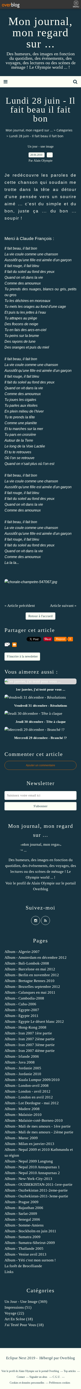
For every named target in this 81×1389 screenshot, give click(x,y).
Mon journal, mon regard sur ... (40, 32)
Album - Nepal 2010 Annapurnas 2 (32, 1173)
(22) (14, 1313)
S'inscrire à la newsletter (22, 656)
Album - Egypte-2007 (21, 1010)
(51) (18, 1307)
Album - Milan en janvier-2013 (29, 1144)
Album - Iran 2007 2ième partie (29, 1039)
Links (9, 1272)
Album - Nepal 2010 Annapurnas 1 (32, 1167)
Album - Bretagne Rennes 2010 (29, 981)
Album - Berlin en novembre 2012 (31, 975)
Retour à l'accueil (40, 616)
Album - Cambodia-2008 (24, 998)
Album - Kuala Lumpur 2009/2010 (32, 1080)
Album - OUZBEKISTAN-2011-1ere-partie (38, 1184)
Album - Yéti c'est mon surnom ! (30, 1260)
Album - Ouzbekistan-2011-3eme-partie (36, 1196)
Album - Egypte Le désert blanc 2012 (34, 1021)
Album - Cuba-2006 (20, 1004)
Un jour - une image (41, 146)
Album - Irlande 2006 (21, 1056)
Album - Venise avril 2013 (25, 1254)
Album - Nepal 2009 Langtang (28, 1161)
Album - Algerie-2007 (22, 952)
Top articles (70, 1371)
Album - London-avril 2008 (26, 1085)
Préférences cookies (59, 1382)
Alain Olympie (43, 883)
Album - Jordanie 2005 (22, 1068)
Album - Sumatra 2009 (22, 1237)
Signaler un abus (38, 1376)
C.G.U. (57, 1376)
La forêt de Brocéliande (23, 1266)
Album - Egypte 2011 (21, 1016)
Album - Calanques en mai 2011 (29, 992)
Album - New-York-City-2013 (28, 1179)
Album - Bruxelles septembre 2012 (32, 986)
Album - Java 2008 (19, 1062)
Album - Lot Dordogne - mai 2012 (31, 1103)
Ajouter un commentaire (40, 765)
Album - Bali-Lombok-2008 (26, 963)
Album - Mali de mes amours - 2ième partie (38, 1132)
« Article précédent (19, 606)
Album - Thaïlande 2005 (23, 1248)
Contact (21, 1376)
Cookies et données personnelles (27, 1382)
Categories (64, 130)
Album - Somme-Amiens (24, 1225)
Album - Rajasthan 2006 (23, 1208)
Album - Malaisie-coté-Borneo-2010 (33, 1120)
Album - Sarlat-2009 (20, 1213)
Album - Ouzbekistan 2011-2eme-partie (36, 1190)
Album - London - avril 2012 (27, 1091)
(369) (25, 1301)
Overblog (67, 1358)
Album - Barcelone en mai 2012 (29, 969)
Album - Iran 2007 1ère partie (28, 1033)
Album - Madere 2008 (22, 1109)
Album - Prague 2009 (21, 1202)
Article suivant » (63, 606)
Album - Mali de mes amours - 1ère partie (37, 1126)
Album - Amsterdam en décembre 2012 (35, 957)
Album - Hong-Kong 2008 (25, 1027)
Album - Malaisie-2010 (23, 1115)
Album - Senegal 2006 (22, 1219)
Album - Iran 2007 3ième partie (29, 1045)
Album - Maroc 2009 (21, 1138)
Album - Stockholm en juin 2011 (30, 1231)
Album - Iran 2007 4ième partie (29, 1051)
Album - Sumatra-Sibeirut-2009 (29, 1243)
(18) (18, 1319)
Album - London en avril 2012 (28, 1097)
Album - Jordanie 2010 (22, 1074)
